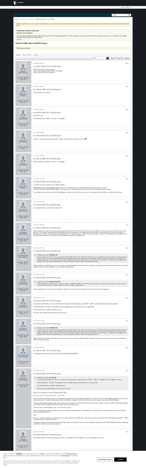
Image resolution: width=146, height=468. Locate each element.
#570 (127, 432)
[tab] (18, 55)
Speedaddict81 (23, 255)
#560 (127, 155)
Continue (120, 459)
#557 (127, 86)
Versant (19, 453)
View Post (56, 254)
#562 (127, 202)
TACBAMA (22, 232)
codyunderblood (23, 355)
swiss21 (23, 71)
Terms (42, 453)
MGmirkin (23, 378)
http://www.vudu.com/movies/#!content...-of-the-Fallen (48, 395)
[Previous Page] (121, 58)
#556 (127, 63)
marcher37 (23, 140)
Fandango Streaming (40, 19)
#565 (127, 275)
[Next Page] (122, 58)
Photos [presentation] (36, 55)
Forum (31, 19)
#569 (127, 370)
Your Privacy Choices (105, 459)
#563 (127, 225)
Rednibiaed (23, 94)
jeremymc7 (23, 328)
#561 (127, 179)
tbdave (23, 117)
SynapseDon (23, 186)
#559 (127, 132)
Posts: (22, 79)
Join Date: (20, 77)
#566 (127, 298)
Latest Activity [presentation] (27, 55)
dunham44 (23, 209)
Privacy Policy (72, 453)
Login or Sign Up (125, 7)
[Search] (129, 15)
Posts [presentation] (18, 55)
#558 (127, 109)
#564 (127, 248)
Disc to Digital (50, 19)
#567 (127, 321)
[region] (73, 459)
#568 (127, 347)
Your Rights (65, 455)
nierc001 (23, 305)
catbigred (23, 439)
